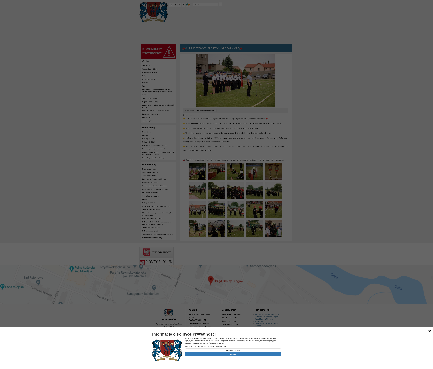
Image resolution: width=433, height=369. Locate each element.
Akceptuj (233, 354)
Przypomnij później (233, 350)
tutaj (225, 346)
